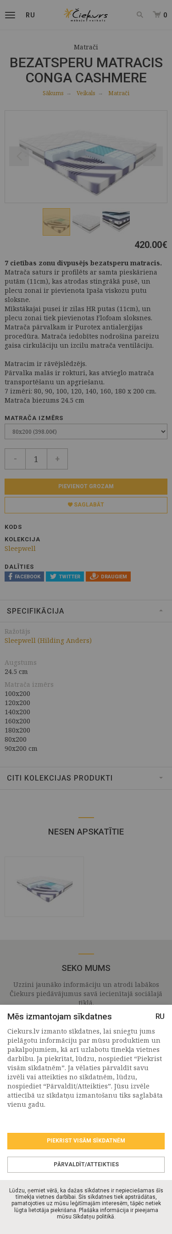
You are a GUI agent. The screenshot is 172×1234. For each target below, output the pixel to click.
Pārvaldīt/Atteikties (86, 1164)
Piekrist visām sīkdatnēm (86, 1140)
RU (160, 1016)
